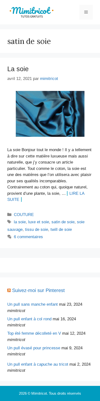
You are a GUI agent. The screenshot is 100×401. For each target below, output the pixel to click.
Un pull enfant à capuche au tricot (37, 364)
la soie (20, 222)
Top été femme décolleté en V (34, 333)
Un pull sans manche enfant (32, 304)
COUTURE (24, 214)
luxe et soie (38, 222)
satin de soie (63, 222)
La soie (18, 69)
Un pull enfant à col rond (29, 319)
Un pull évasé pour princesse (33, 348)
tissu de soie (36, 229)
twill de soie (61, 229)
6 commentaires (28, 237)
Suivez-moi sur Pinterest (38, 290)
